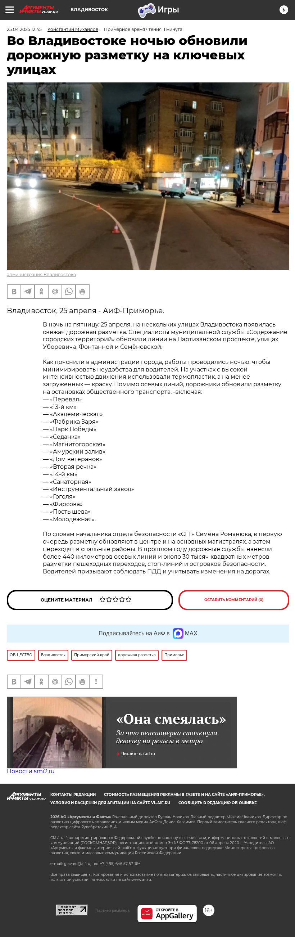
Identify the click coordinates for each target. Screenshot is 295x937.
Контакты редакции (73, 794)
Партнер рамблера (112, 910)
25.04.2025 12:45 (24, 29)
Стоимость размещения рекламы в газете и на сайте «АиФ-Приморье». (184, 794)
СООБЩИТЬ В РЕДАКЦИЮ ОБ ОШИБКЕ (217, 803)
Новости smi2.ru (31, 771)
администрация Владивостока (41, 274)
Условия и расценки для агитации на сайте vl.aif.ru (110, 803)
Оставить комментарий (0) (234, 600)
